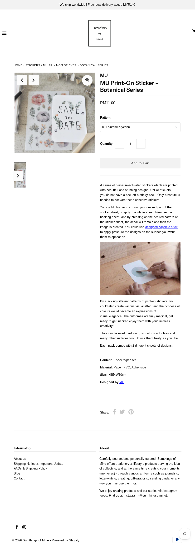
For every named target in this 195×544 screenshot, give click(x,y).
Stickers (32, 65)
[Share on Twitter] (122, 412)
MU (121, 382)
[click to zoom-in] (87, 80)
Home (18, 65)
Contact (19, 478)
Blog (17, 473)
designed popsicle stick (161, 227)
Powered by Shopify (65, 540)
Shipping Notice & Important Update (38, 463)
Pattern (105, 117)
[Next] (34, 80)
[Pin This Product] (131, 412)
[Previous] (22, 80)
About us (20, 458)
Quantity (106, 143)
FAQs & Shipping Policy (30, 468)
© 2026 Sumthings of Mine (30, 540)
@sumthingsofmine (152, 495)
